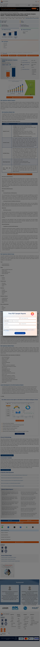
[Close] (36, 312)
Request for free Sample (20, 333)
